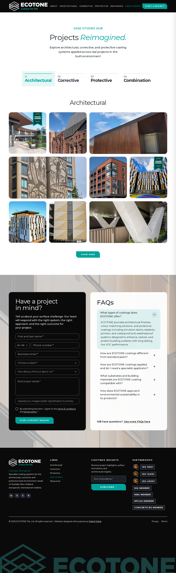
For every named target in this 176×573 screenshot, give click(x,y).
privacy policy (30, 412)
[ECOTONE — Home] (28, 6)
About (54, 6)
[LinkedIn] (11, 495)
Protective (101, 6)
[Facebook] (22, 495)
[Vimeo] (28, 495)
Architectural (68, 6)
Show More (88, 254)
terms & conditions (67, 409)
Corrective (86, 6)
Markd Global (95, 521)
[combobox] (47, 363)
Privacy (155, 521)
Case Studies (132, 6)
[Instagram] (17, 495)
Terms (164, 521)
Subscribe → (108, 487)
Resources (117, 6)
